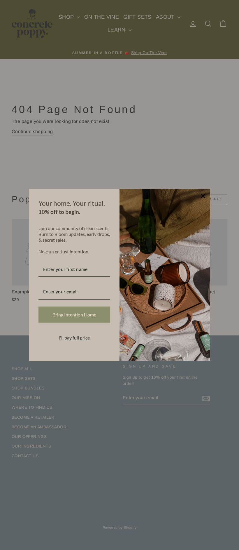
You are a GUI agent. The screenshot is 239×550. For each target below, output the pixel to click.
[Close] (203, 196)
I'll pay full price (74, 337)
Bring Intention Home (74, 314)
